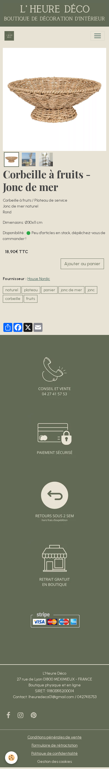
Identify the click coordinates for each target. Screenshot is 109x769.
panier (49, 290)
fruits (30, 298)
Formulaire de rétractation (55, 745)
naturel (11, 290)
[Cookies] (11, 757)
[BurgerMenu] (98, 36)
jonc (91, 290)
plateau (31, 290)
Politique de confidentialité (54, 753)
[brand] (10, 36)
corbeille (12, 298)
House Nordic (38, 278)
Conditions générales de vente (54, 737)
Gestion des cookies (54, 761)
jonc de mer (71, 290)
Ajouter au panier (82, 263)
